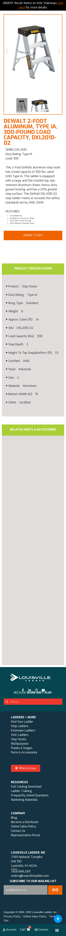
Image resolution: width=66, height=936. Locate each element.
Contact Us (18, 831)
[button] (33, 235)
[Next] (59, 51)
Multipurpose (19, 744)
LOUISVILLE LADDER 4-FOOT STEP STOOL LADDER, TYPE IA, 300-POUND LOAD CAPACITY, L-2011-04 (30, 616)
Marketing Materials (24, 800)
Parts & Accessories (24, 752)
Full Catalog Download (26, 786)
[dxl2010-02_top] (40, 105)
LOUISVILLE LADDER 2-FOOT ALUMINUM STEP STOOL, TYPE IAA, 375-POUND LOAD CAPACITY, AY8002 (30, 513)
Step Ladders (19, 726)
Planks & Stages (21, 748)
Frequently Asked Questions (30, 795)
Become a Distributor (25, 822)
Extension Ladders (23, 730)
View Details (29, 540)
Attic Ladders (20, 735)
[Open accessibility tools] (58, 918)
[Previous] (7, 51)
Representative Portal (25, 835)
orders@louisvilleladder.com (30, 876)
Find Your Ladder (22, 722)
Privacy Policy (12, 916)
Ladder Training (21, 791)
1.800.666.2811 (20, 871)
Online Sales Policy (23, 826)
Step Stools (18, 739)
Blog (14, 818)
